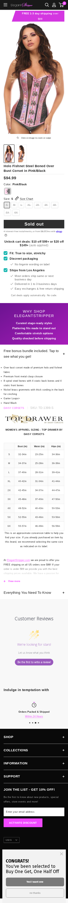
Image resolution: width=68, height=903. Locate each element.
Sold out (34, 224)
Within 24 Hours (34, 716)
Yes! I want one (34, 881)
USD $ (8, 840)
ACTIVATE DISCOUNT (23, 822)
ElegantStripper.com (18, 560)
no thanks (35, 893)
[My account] (54, 5)
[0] (61, 5)
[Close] (61, 853)
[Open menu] (5, 4)
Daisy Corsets (14, 408)
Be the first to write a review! (34, 662)
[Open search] (47, 5)
